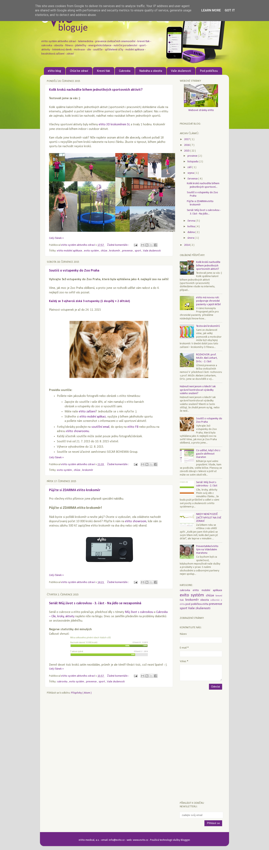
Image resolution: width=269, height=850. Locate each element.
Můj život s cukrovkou (139, 612)
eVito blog (54, 71)
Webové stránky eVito (201, 110)
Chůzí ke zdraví (79, 71)
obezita (205, 600)
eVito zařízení (87, 411)
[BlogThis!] (147, 245)
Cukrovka (124, 71)
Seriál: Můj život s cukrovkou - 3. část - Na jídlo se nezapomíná (95, 603)
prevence (127, 250)
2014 (187, 245)
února (191, 238)
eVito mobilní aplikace (70, 250)
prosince (192, 155)
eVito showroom (135, 521)
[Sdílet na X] (151, 245)
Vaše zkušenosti (181, 71)
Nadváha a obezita (150, 71)
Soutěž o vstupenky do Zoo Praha (74, 271)
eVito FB (132, 427)
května (191, 226)
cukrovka (62, 681)
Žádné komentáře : (118, 245)
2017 (187, 139)
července (192, 178)
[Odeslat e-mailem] (143, 245)
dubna (191, 232)
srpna (191, 173)
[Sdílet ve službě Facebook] (156, 245)
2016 (187, 145)
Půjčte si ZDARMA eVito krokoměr (74, 490)
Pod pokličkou (209, 71)
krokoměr (115, 250)
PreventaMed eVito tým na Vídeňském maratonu (207, 550)
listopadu (193, 161)
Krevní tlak (103, 71)
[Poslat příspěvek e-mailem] (135, 245)
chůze (104, 250)
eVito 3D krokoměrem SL (114, 124)
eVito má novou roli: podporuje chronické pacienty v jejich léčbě (208, 301)
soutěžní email (100, 427)
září (189, 167)
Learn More (211, 10)
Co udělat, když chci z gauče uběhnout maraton (208, 454)
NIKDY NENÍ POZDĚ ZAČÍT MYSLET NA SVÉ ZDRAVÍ (208, 518)
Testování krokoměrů (208, 326)
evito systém (91, 250)
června (191, 220)
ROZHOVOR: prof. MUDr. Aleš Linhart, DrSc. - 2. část (207, 358)
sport (138, 250)
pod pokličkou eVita (197, 604)
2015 (187, 150)
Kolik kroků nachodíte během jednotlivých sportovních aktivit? (96, 90)
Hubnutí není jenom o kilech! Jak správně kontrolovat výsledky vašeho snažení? (198, 390)
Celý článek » (56, 238)
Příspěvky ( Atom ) (81, 692)
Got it (230, 10)
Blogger (185, 840)
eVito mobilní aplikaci (93, 416)
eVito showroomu (77, 431)
